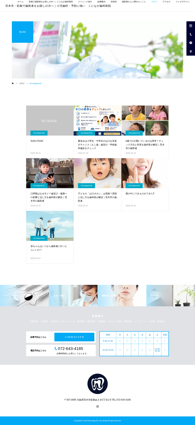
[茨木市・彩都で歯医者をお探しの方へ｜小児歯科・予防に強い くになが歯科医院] (97, 383)
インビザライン (183, 2)
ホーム (21, 2)
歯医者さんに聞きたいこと (134, 2)
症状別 (114, 2)
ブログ (154, 2)
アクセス (166, 2)
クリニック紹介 (85, 2)
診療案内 (101, 2)
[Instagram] (97, 406)
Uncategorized (39, 133)
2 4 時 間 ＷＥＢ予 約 (74, 337)
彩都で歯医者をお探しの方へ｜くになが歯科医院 (51, 2)
